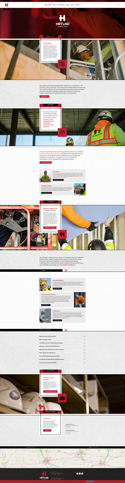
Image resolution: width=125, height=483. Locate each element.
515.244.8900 (68, 426)
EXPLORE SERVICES (57, 288)
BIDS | (93, 447)
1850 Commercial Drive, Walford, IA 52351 (57, 478)
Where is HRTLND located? (45, 339)
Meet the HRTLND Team (45, 162)
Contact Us (47, 430)
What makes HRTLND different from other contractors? (51, 349)
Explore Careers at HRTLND (50, 391)
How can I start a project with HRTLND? (48, 362)
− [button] (1, 451)
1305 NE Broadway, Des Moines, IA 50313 (57, 473)
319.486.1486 (68, 432)
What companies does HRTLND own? (47, 352)
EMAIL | (31, 447)
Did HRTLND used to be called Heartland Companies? (51, 342)
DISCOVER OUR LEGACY (46, 192)
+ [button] (1, 449)
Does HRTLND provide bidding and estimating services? (51, 359)
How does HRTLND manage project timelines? (49, 356)
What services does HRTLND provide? (47, 336)
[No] (123, 481)
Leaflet (116, 467)
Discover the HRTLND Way (50, 227)
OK (87, 481)
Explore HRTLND (44, 96)
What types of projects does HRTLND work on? (49, 346)
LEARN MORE (91, 481)
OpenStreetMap (120, 467)
